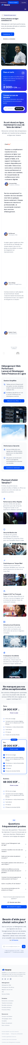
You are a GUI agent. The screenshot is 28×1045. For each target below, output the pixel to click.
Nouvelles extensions (7, 1005)
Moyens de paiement (7, 1023)
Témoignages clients (7, 1018)
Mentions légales (5, 1033)
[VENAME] (5, 5)
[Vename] (6, 970)
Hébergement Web (6, 985)
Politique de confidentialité (17, 1033)
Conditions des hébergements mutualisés (11, 1042)
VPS (3, 991)
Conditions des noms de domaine (9, 1039)
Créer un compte (13, 2)
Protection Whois (6, 1009)
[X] (8, 979)
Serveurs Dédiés (6, 994)
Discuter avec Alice (15, 902)
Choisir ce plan (14, 713)
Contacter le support (15, 907)
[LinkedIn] (10, 979)
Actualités (4, 1021)
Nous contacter (5, 1025)
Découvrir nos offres (13, 401)
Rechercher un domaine (7, 1000)
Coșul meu (24, 2)
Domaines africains (6, 1007)
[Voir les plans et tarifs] (23, 73)
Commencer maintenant (13, 468)
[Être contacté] (23, 946)
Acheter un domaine (9, 39)
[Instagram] (5, 979)
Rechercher (19, 108)
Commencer (6, 34)
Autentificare (4, 2)
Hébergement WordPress (8, 987)
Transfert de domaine (7, 1003)
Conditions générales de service (9, 1036)
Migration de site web (7, 989)
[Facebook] (2, 979)
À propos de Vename (7, 1016)
